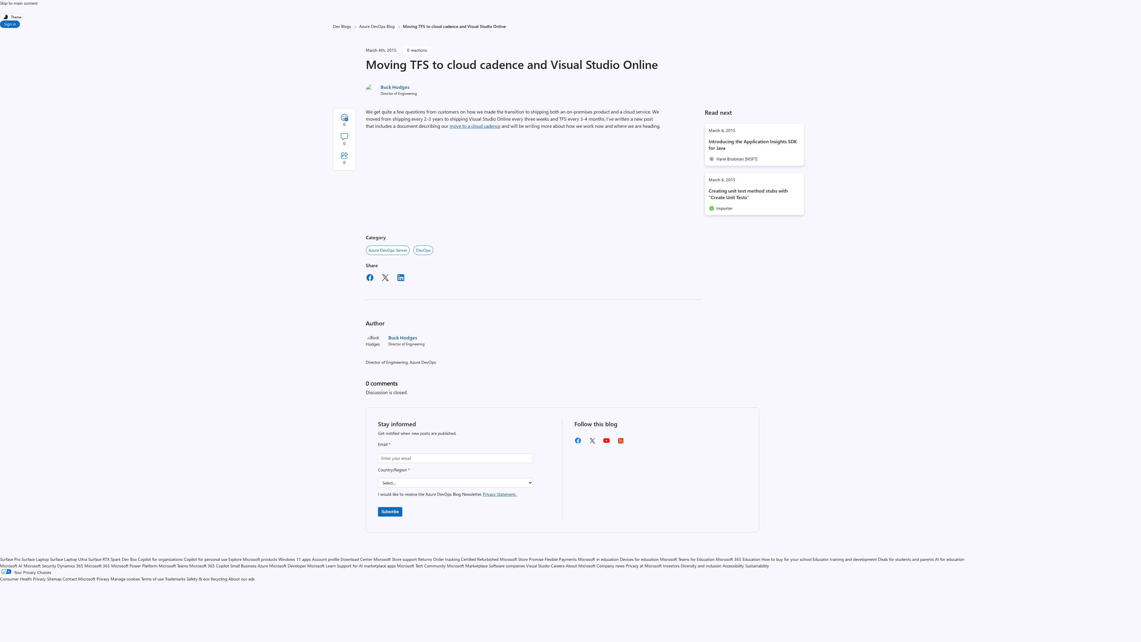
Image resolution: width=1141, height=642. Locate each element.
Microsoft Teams (173, 566)
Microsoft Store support (395, 559)
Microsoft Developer (287, 566)
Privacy (104, 579)
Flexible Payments (561, 559)
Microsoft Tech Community (421, 566)
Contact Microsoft (79, 579)
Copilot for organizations (160, 559)
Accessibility (733, 566)
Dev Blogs (342, 26)
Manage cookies (125, 579)
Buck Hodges (395, 87)
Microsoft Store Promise (521, 559)
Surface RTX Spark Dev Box (112, 559)
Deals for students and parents (906, 559)
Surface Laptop (35, 559)
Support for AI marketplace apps (366, 566)
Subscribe (390, 511)
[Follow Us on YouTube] (606, 443)
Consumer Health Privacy (23, 579)
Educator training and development (845, 559)
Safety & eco (198, 579)
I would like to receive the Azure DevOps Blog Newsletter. (447, 494)
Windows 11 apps (294, 559)
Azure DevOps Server (387, 250)
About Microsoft (580, 566)
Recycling (219, 579)
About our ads (241, 579)
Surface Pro (10, 559)
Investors (671, 566)
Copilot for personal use (205, 559)
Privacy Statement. (499, 494)
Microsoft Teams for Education (687, 559)
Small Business (243, 566)
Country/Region (394, 470)
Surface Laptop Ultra (68, 559)
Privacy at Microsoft (644, 566)
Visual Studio (538, 566)
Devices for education (639, 559)
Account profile (325, 559)
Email (384, 444)
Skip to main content (19, 3)
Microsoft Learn (321, 566)
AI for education (949, 559)
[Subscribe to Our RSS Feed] (620, 443)
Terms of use (152, 579)
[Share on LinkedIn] (401, 278)
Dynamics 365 (70, 566)
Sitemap (54, 579)
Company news (611, 566)
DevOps (423, 250)
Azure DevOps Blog (377, 26)
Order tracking (446, 559)
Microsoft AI (11, 566)
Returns (425, 559)
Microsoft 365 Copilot (209, 566)
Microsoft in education (598, 559)
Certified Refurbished (480, 559)
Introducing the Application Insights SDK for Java (753, 144)
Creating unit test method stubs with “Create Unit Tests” (748, 194)
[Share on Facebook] (370, 278)
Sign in (10, 23)
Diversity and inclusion (701, 566)
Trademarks (175, 579)
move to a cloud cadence (475, 126)
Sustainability (757, 566)
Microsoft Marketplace (467, 566)
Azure (263, 566)
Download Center (356, 559)
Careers (558, 566)
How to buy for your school (786, 559)
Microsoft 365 (97, 566)
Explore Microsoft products (252, 559)
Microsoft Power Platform (134, 566)
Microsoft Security (39, 566)
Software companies (507, 566)
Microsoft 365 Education (738, 559)
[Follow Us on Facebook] (577, 443)
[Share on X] (385, 278)
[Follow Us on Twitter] (592, 443)
